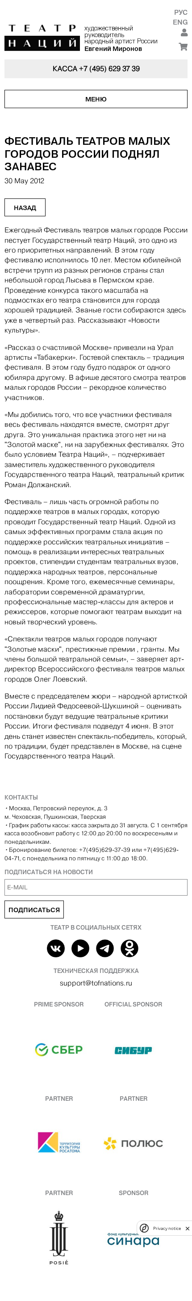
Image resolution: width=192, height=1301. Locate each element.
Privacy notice (167, 1228)
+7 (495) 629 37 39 (109, 68)
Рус (181, 12)
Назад (25, 208)
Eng (180, 22)
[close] (187, 1228)
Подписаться (34, 910)
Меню (96, 99)
